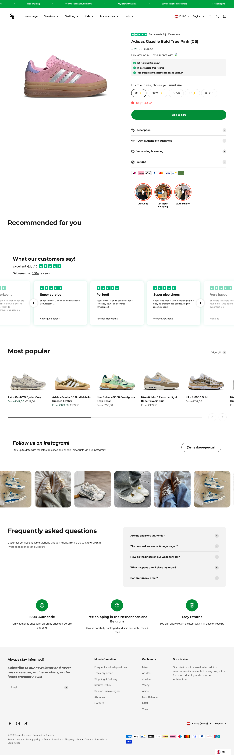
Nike (145, 667)
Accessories (107, 16)
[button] (34, 303)
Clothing (70, 16)
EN (223, 752)
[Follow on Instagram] (18, 723)
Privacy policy (33, 739)
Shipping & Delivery (106, 679)
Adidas (146, 673)
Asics (145, 691)
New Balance (150, 697)
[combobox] (223, 752)
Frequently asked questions (110, 667)
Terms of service (52, 739)
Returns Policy (102, 685)
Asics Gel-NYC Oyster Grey (24, 397)
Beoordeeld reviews (164, 34)
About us (99, 697)
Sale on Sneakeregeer (107, 691)
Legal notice (14, 742)
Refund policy (15, 739)
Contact (99, 703)
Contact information (95, 739)
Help (127, 16)
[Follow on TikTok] (26, 723)
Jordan (146, 679)
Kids (87, 16)
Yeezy (145, 685)
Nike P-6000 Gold (197, 397)
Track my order (103, 673)
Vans (145, 709)
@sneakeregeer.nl (201, 447)
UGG (145, 703)
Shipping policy (73, 739)
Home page (31, 16)
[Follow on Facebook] (10, 723)
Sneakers (49, 16)
